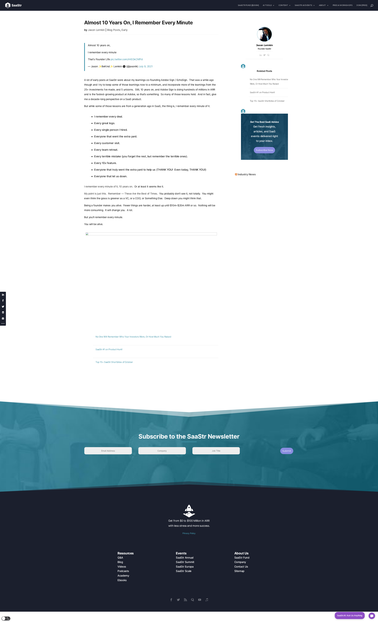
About (322, 5)
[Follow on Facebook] (171, 600)
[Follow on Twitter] (178, 600)
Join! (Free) (361, 5)
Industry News (247, 174)
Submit (286, 450)
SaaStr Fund (241, 557)
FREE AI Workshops (342, 5)
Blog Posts (113, 29)
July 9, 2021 (146, 66)
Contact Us (241, 566)
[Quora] (268, 55)
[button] (5, 619)
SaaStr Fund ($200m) (248, 5)
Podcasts (123, 571)
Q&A (120, 557)
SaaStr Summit (185, 562)
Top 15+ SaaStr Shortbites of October (114, 362)
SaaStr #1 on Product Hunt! (109, 349)
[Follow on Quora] (192, 600)
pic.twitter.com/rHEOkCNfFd (127, 59)
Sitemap (239, 571)
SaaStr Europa (184, 566)
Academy (123, 575)
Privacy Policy (189, 533)
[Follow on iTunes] (207, 600)
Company (240, 562)
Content (283, 5)
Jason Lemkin (96, 29)
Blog (120, 562)
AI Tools (267, 5)
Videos (122, 566)
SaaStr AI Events (303, 5)
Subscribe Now (264, 150)
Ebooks (122, 580)
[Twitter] (264, 55)
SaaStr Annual (184, 557)
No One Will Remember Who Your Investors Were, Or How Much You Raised (133, 336)
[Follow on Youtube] (200, 600)
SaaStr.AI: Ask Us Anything (349, 615)
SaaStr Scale (184, 571)
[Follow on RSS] (185, 600)
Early (124, 29)
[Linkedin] (260, 55)
